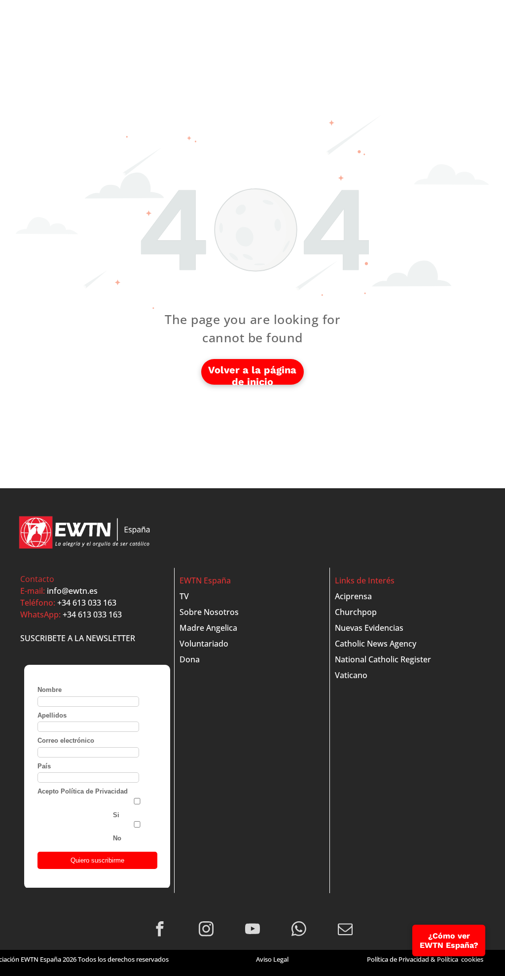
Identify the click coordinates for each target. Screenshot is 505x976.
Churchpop (356, 612)
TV (184, 596)
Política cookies (460, 959)
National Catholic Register (383, 659)
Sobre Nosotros (209, 612)
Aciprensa (353, 596)
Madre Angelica (208, 627)
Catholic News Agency (375, 643)
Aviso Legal (272, 959)
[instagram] (206, 930)
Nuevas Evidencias (369, 627)
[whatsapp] (299, 930)
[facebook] (160, 930)
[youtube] (253, 930)
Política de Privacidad (398, 959)
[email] (345, 930)
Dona (190, 659)
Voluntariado (204, 643)
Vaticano (351, 675)
